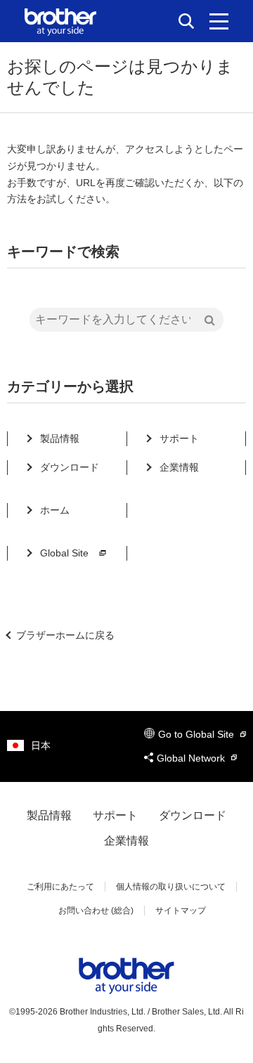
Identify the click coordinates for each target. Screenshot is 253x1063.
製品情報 (59, 438)
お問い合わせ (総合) (96, 910)
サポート (179, 438)
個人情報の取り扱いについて (171, 887)
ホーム (55, 510)
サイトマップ (180, 910)
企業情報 (179, 467)
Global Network (192, 758)
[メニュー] (219, 21)
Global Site (64, 553)
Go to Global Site (197, 734)
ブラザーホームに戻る (65, 635)
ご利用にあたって (60, 887)
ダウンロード (69, 467)
